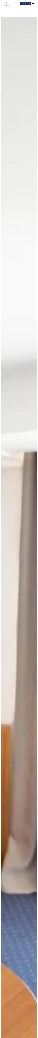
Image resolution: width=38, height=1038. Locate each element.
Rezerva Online (26, 3)
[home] (7, 3)
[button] (33, 3)
